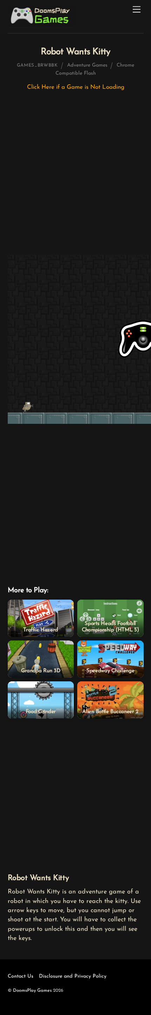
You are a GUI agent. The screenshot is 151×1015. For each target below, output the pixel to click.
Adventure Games (87, 65)
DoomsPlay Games (32, 990)
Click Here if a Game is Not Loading (75, 87)
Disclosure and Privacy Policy (72, 976)
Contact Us (20, 976)
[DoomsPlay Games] (42, 24)
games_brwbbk (37, 65)
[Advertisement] (75, 176)
